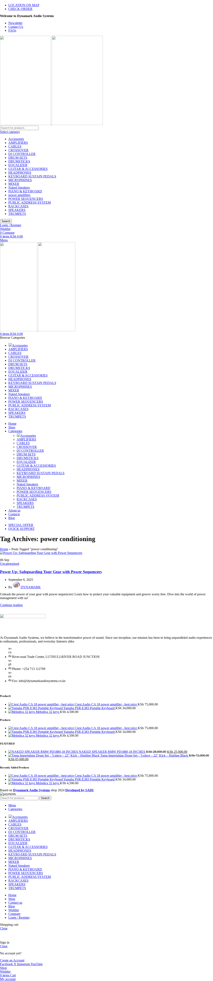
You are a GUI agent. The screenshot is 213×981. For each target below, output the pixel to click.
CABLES (14, 146)
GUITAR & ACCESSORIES (28, 169)
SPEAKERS (16, 210)
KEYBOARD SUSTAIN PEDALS (32, 176)
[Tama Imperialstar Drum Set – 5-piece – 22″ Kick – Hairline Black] (54, 755)
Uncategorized (9, 563)
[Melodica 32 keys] (22, 712)
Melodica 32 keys (48, 712)
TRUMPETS (17, 213)
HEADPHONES (19, 172)
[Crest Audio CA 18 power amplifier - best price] (41, 704)
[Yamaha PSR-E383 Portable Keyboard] (35, 708)
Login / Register (19, 917)
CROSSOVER (18, 150)
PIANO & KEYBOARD (25, 191)
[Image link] (23, 617)
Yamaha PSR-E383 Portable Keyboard (89, 708)
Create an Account (12, 960)
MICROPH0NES (20, 180)
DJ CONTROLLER (22, 154)
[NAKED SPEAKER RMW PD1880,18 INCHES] (43, 751)
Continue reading (11, 605)
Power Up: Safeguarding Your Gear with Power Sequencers (51, 572)
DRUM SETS (17, 157)
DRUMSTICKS (19, 161)
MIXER (13, 184)
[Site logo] (26, 124)
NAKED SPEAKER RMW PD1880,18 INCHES (112, 751)
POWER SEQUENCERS (25, 199)
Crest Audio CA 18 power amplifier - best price (106, 704)
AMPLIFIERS (18, 142)
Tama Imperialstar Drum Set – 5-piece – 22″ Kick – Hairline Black (144, 755)
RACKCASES (18, 206)
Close (3, 928)
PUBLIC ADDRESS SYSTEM (29, 202)
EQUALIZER (17, 165)
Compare (14, 914)
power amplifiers (19, 195)
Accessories (16, 139)
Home (4, 549)
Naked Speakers (19, 187)
